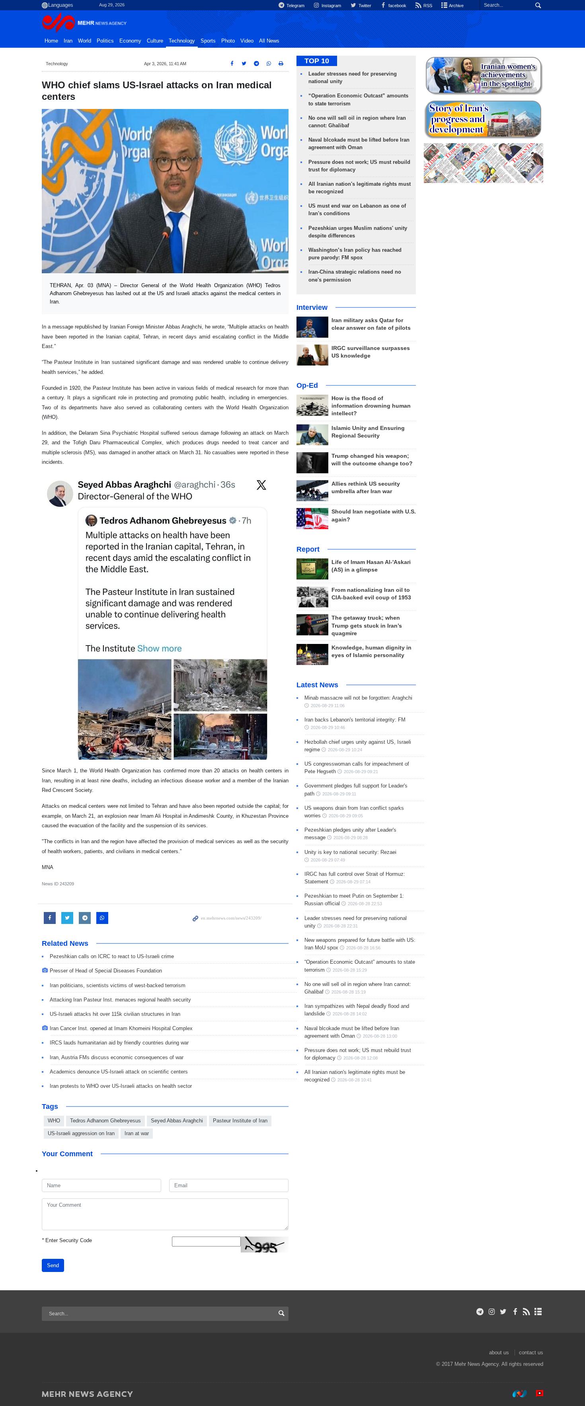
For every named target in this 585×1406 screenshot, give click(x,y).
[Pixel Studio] (535, 1393)
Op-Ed (307, 385)
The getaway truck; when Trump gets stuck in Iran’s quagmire (367, 625)
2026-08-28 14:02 (350, 1013)
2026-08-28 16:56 (363, 947)
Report (308, 549)
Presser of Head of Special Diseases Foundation (106, 971)
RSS (427, 5)
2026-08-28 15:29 (350, 970)
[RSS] (527, 1312)
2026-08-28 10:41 (354, 1079)
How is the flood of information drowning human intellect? (371, 405)
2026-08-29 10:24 (345, 749)
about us (499, 1352)
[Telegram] (480, 1312)
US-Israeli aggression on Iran (81, 1133)
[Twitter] (503, 1312)
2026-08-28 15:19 (349, 992)
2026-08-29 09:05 (346, 815)
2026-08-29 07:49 (328, 860)
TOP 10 (316, 61)
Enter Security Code (67, 1240)
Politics (105, 41)
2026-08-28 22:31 (341, 926)
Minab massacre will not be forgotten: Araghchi (358, 698)
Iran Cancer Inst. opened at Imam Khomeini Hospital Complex (121, 1028)
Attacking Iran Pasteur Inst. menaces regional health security (120, 1000)
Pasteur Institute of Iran (240, 1121)
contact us (531, 1352)
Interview (312, 307)
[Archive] (538, 1312)
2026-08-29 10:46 (328, 727)
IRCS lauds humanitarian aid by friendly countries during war (119, 1043)
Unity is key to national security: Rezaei (350, 852)
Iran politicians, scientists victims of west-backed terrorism (117, 985)
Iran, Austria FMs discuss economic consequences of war (116, 1057)
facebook (396, 5)
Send (53, 1265)
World (84, 41)
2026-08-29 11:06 (328, 705)
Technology (182, 41)
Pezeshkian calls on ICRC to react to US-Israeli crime (112, 956)
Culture (155, 41)
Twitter (364, 5)
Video (247, 41)
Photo (228, 41)
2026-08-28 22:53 (365, 903)
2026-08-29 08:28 (350, 837)
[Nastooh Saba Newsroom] (516, 1393)
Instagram (330, 5)
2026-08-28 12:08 (360, 1058)
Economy (130, 41)
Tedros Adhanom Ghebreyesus (105, 1121)
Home (51, 41)
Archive (456, 5)
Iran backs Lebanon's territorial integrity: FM (355, 720)
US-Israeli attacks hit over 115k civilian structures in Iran (115, 1014)
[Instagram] (492, 1312)
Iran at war (137, 1133)
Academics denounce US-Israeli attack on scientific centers (119, 1072)
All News (269, 41)
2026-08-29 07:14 (353, 881)
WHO (54, 1121)
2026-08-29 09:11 (339, 793)
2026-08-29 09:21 (361, 771)
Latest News (317, 685)
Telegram (294, 5)
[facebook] (515, 1312)
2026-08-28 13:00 (380, 1036)
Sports (208, 41)
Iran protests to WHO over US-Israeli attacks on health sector (121, 1086)
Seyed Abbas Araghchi (177, 1121)
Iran (68, 41)
